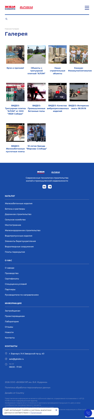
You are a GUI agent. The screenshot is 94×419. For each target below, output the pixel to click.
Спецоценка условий (16, 284)
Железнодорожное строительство (22, 230)
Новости (9, 332)
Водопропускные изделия (18, 236)
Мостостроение (13, 225)
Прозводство (11, 273)
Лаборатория (12, 321)
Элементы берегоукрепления (20, 241)
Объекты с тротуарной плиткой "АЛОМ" (36, 71)
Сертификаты (12, 279)
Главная (8, 29)
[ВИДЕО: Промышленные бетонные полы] (36, 92)
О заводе (9, 268)
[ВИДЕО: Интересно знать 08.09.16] (79, 92)
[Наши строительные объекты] (57, 54)
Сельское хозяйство (15, 220)
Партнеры (10, 289)
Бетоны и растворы (15, 209)
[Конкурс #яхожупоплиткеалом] (79, 54)
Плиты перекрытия (15, 252)
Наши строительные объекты (57, 71)
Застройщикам (12, 311)
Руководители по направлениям (22, 295)
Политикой (36, 413)
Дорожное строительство (18, 214)
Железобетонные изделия (18, 203)
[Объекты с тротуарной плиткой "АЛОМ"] (36, 54)
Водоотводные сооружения (19, 246)
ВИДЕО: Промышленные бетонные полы (36, 108)
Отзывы (9, 327)
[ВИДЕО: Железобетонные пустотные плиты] (15, 132)
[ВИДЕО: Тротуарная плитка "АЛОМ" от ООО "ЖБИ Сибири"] (15, 92)
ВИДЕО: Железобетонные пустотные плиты (15, 149)
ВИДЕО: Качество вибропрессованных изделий (58, 108)
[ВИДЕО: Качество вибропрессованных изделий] (57, 92)
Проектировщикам (15, 316)
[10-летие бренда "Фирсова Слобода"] (36, 132)
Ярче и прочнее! (15, 68)
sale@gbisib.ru (16, 359)
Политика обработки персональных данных (27, 387)
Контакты (10, 338)
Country (20, 393)
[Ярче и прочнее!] (15, 54)
